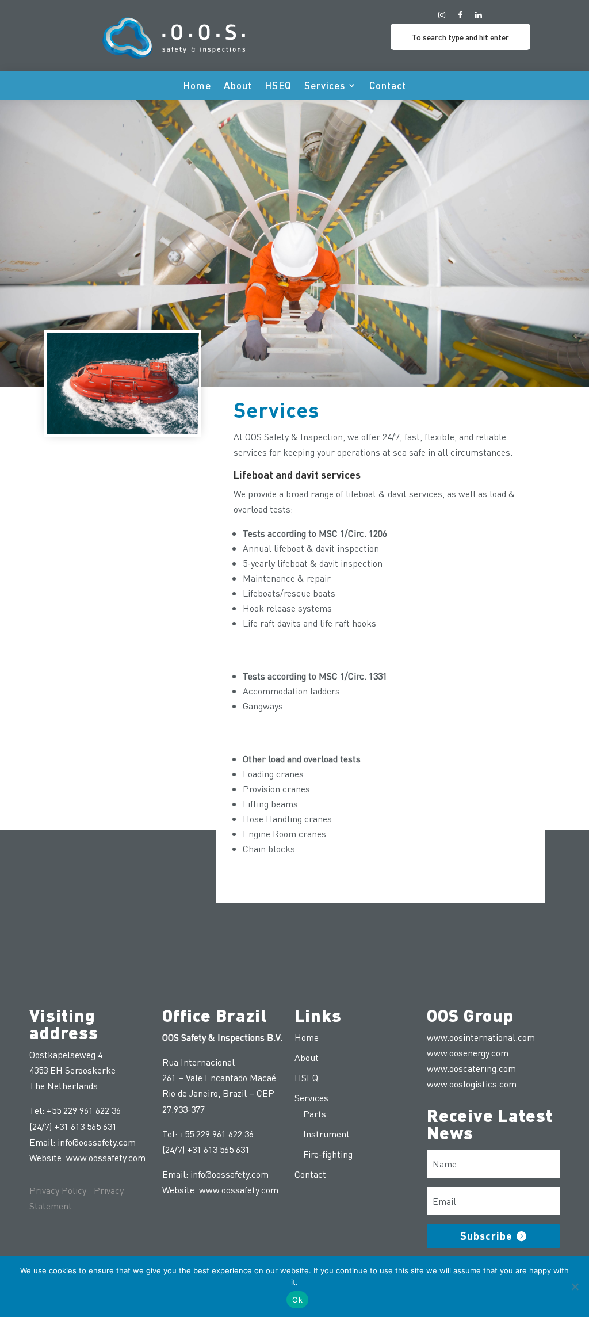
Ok (297, 1299)
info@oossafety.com (97, 1142)
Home (197, 86)
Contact (387, 86)
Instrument (326, 1134)
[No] (574, 1286)
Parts (314, 1114)
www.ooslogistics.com (472, 1084)
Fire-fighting (328, 1154)
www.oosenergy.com (467, 1053)
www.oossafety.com (106, 1157)
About (238, 86)
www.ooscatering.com (471, 1068)
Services (324, 86)
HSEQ (278, 86)
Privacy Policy (57, 1190)
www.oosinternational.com (481, 1037)
